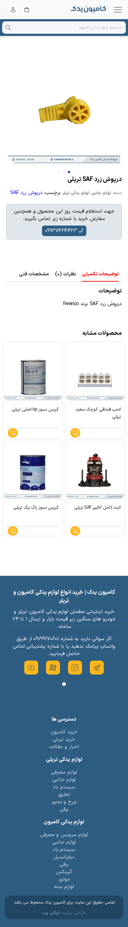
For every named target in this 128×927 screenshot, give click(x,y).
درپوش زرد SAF (26, 192)
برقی (64, 809)
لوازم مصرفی (64, 772)
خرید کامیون (64, 732)
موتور (64, 879)
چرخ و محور (64, 802)
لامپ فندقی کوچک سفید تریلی (98, 413)
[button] (69, 172)
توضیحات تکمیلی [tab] (100, 274)
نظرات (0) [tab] (65, 274)
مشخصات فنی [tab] (34, 274)
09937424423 (61, 231)
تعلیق (64, 794)
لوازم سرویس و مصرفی (64, 835)
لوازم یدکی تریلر (75, 193)
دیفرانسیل (64, 857)
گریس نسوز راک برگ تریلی (36, 507)
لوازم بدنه (64, 886)
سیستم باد (64, 787)
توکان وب (51, 913)
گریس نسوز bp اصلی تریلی (35, 409)
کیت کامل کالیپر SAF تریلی (97, 507)
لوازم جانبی (101, 193)
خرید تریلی (64, 739)
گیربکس (64, 872)
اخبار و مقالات (64, 747)
